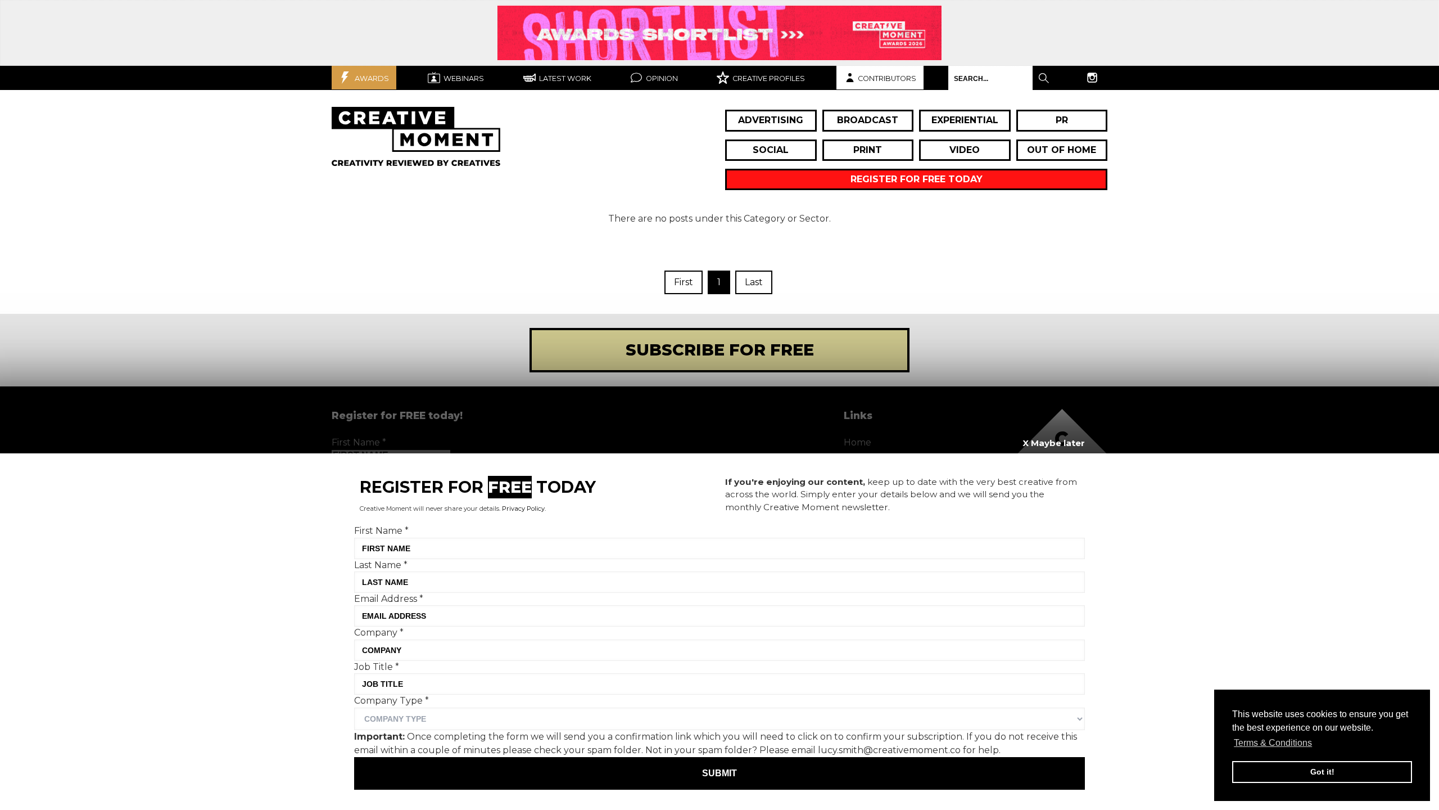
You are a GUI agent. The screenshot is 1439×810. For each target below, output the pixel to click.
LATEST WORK (564, 78)
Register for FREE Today (916, 179)
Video (964, 150)
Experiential (964, 120)
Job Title (376, 667)
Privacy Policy (523, 508)
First (683, 282)
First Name (359, 442)
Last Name (381, 564)
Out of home (1061, 150)
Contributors (887, 78)
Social (771, 150)
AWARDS (371, 78)
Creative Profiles (768, 78)
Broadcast (867, 120)
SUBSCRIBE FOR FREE (720, 349)
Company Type (391, 700)
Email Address (388, 598)
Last (754, 282)
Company (379, 632)
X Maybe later (1053, 443)
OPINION (661, 78)
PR (1062, 120)
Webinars (463, 78)
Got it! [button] (1322, 771)
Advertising (770, 120)
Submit (719, 773)
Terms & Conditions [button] (1273, 743)
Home (857, 442)
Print (867, 150)
